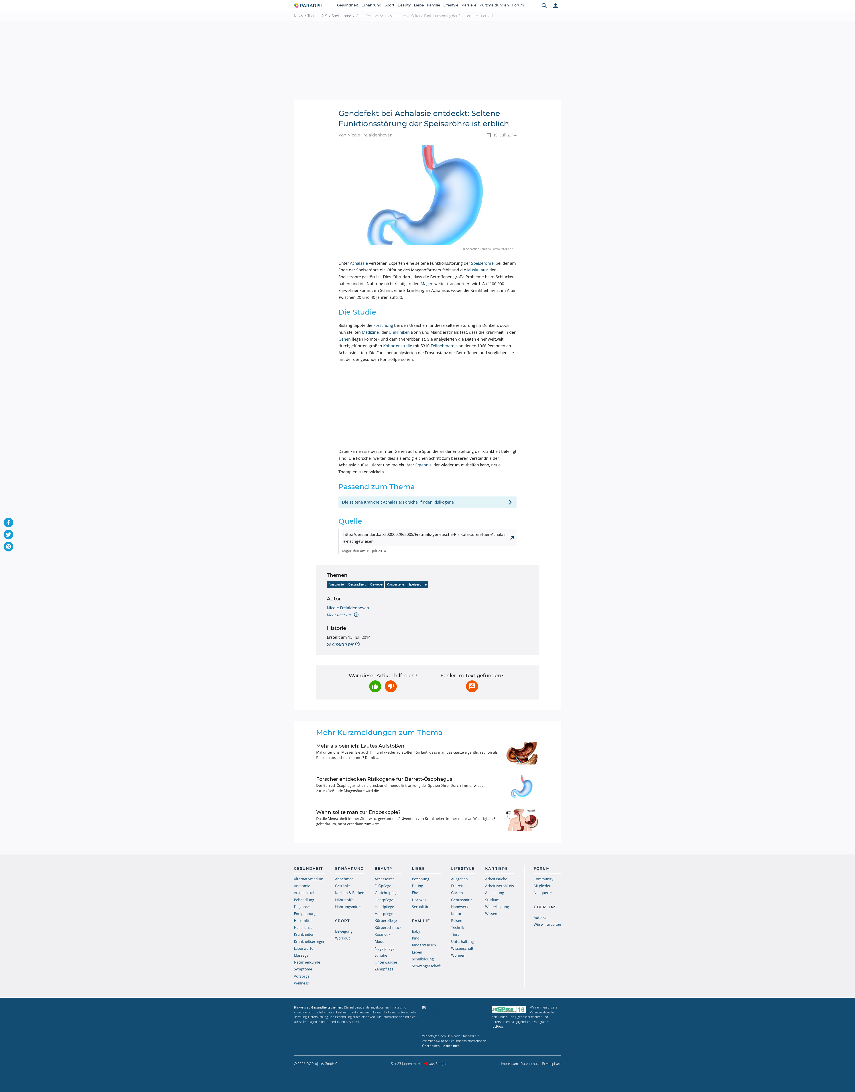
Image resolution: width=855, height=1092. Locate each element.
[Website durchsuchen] (544, 5)
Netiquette (543, 892)
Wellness (301, 983)
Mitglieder (542, 885)
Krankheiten (304, 934)
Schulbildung (423, 959)
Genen (344, 339)
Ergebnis (423, 465)
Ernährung (371, 5)
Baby (416, 931)
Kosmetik (382, 934)
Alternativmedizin (308, 878)
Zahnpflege (384, 969)
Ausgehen (459, 878)
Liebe (419, 5)
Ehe (415, 892)
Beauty (404, 5)
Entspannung (305, 913)
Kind (415, 938)
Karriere (469, 5)
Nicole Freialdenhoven (348, 607)
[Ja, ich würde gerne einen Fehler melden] (472, 686)
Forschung (383, 325)
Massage (301, 955)
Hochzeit (419, 899)
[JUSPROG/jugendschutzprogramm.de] (509, 1009)
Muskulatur (477, 269)
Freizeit (457, 885)
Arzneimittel (304, 892)
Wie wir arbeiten (547, 924)
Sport (390, 5)
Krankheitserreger (309, 941)
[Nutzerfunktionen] (555, 5)
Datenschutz (530, 1063)
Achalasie (359, 263)
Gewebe (376, 584)
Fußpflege (383, 885)
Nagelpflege (385, 948)
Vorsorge (301, 976)
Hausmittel (303, 920)
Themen (313, 15)
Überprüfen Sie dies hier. (441, 1046)
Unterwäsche (386, 962)
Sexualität (420, 906)
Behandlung (304, 899)
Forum (518, 5)
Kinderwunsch (424, 945)
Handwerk (459, 906)
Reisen (456, 920)
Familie (433, 5)
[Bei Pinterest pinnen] (8, 546)
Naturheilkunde (307, 962)
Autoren (541, 917)
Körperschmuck (388, 927)
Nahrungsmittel (348, 906)
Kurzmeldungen (494, 5)
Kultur (456, 913)
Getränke (343, 885)
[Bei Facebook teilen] (8, 522)
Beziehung (420, 878)
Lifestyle (450, 5)
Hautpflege (384, 913)
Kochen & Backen (349, 892)
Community (543, 878)
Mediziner (371, 332)
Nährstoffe (344, 899)
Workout (342, 938)
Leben (417, 952)
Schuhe (381, 955)
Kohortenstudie (397, 345)
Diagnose (302, 906)
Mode (379, 941)
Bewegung (343, 931)
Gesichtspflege (387, 892)
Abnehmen (344, 878)
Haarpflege (384, 899)
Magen (427, 283)
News (298, 15)
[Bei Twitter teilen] (8, 534)
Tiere (455, 934)
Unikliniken (399, 332)
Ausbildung (494, 892)
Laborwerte (303, 948)
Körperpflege (386, 920)
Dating (417, 885)
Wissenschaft (462, 948)
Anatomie (336, 584)
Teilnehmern (442, 345)
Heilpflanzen (304, 927)
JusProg (497, 1026)
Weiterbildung (497, 906)
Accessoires (385, 878)
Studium (492, 899)
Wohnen (458, 955)
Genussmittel (462, 899)
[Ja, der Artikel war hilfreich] (375, 686)
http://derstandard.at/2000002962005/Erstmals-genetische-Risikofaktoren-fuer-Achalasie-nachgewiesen (425, 538)
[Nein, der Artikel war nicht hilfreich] (391, 686)
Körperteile (395, 584)
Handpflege (384, 906)
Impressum (509, 1063)
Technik (457, 927)
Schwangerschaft (426, 966)
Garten (457, 892)
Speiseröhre (341, 15)
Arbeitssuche (496, 878)
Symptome (303, 969)
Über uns (545, 907)
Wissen (491, 913)
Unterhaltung (462, 941)
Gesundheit (347, 5)
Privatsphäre (551, 1063)
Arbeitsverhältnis (499, 885)
